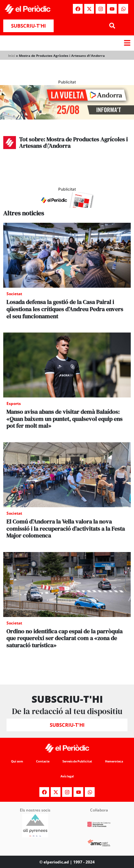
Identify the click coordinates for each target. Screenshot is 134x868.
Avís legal (67, 776)
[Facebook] (78, 9)
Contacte (42, 761)
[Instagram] (100, 9)
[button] (112, 25)
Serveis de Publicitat (77, 761)
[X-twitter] (89, 9)
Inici (11, 55)
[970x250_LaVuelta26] (67, 117)
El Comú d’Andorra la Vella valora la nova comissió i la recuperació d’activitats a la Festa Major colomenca (66, 528)
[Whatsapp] (123, 9)
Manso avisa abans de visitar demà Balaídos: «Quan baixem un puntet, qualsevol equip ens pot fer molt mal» (65, 419)
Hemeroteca (114, 761)
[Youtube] (112, 9)
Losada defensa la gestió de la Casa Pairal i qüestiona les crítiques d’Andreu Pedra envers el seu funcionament (65, 309)
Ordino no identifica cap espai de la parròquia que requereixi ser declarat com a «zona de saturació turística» (65, 638)
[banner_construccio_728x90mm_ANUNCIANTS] (67, 206)
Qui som (17, 761)
